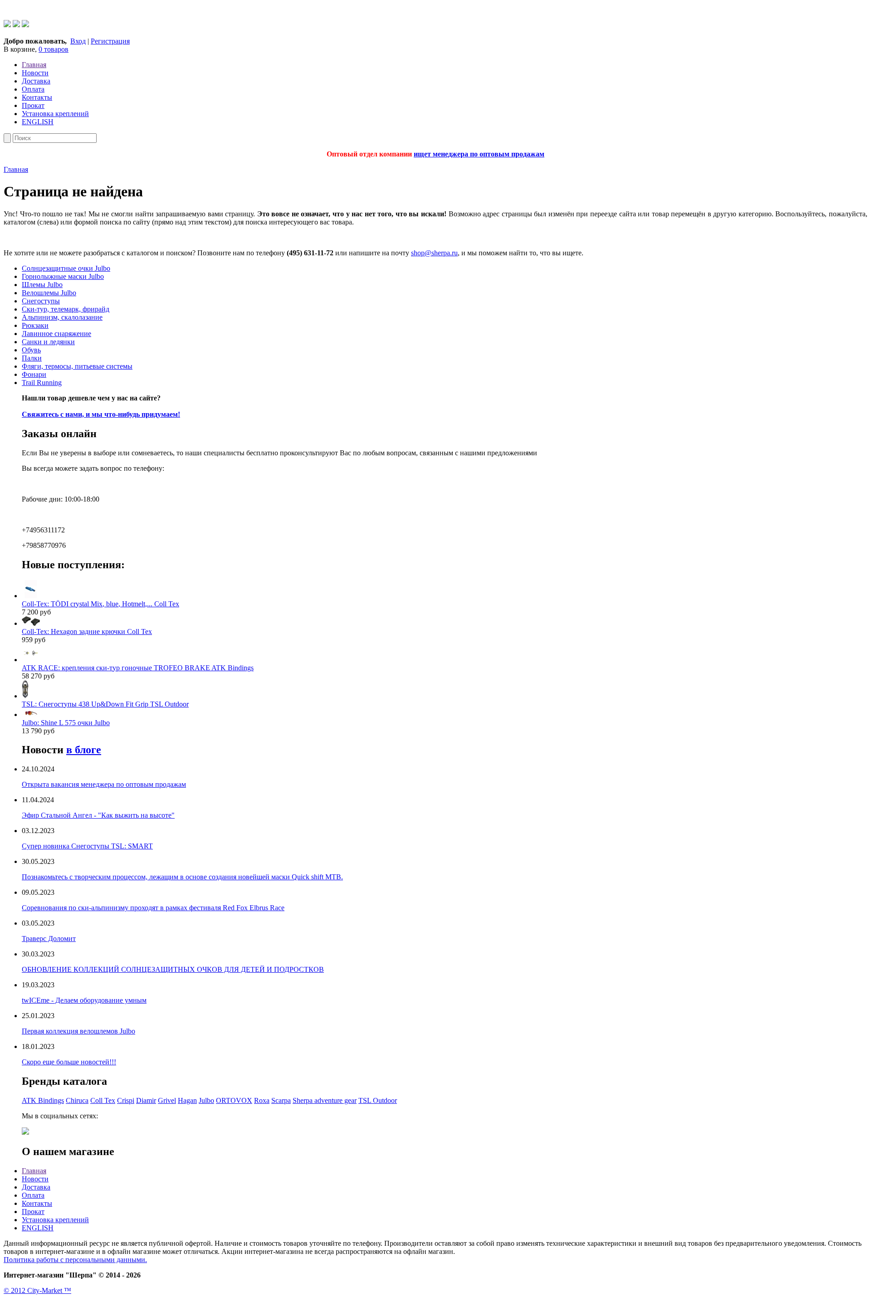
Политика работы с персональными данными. (75, 1259)
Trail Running (42, 382)
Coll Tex (102, 1100)
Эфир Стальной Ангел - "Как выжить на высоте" (98, 815)
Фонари (34, 374)
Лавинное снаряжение (56, 333)
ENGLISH (38, 122)
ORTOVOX (234, 1100)
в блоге (83, 750)
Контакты (37, 97)
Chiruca (77, 1100)
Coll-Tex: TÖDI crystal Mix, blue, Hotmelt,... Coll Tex (100, 604)
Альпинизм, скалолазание (62, 317)
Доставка (36, 81)
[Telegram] (16, 25)
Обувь (31, 350)
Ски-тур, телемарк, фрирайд (65, 309)
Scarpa (281, 1100)
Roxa (261, 1100)
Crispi (125, 1100)
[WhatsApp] (7, 25)
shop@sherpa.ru (434, 253)
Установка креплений (55, 113)
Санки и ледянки (48, 342)
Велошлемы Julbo (49, 293)
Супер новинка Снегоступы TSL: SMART (87, 846)
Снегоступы (41, 301)
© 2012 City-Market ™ (37, 1290)
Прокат (33, 105)
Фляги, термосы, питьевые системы (77, 366)
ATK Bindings (43, 1100)
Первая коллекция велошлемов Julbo (78, 1031)
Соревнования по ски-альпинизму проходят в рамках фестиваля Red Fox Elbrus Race (153, 908)
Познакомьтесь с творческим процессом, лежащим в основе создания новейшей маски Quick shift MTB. (182, 877)
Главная (34, 64)
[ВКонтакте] (25, 25)
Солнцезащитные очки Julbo (66, 268)
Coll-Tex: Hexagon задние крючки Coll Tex (87, 631)
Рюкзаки (35, 325)
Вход (78, 41)
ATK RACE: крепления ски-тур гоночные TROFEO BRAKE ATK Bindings (138, 668)
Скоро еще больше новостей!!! (69, 1062)
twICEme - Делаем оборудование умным (84, 1000)
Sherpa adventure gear (325, 1100)
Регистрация (110, 41)
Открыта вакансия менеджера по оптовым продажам (104, 784)
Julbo (206, 1100)
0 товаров (54, 49)
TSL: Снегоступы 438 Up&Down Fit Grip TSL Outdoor (105, 704)
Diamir (146, 1100)
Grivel (167, 1100)
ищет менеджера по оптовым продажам (479, 154)
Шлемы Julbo (42, 284)
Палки (32, 358)
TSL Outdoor (377, 1100)
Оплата (33, 89)
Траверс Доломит (49, 938)
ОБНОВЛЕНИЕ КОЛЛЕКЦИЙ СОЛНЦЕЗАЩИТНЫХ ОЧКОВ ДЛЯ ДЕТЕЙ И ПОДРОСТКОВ (173, 969)
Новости (35, 73)
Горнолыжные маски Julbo (63, 276)
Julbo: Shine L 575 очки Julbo (66, 723)
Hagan (187, 1100)
